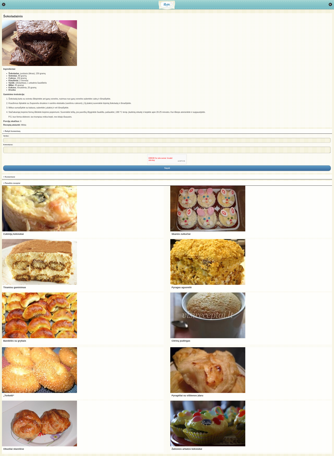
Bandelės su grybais (14, 341)
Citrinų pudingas (181, 341)
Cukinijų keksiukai (13, 234)
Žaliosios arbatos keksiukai (187, 449)
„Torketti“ (8, 395)
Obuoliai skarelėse (13, 449)
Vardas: (6, 136)
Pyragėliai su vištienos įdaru (187, 395)
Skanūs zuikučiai (181, 234)
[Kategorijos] (3, 4)
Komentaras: (8, 145)
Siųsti (167, 168)
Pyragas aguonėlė (182, 287)
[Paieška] (330, 4)
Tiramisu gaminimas (14, 287)
